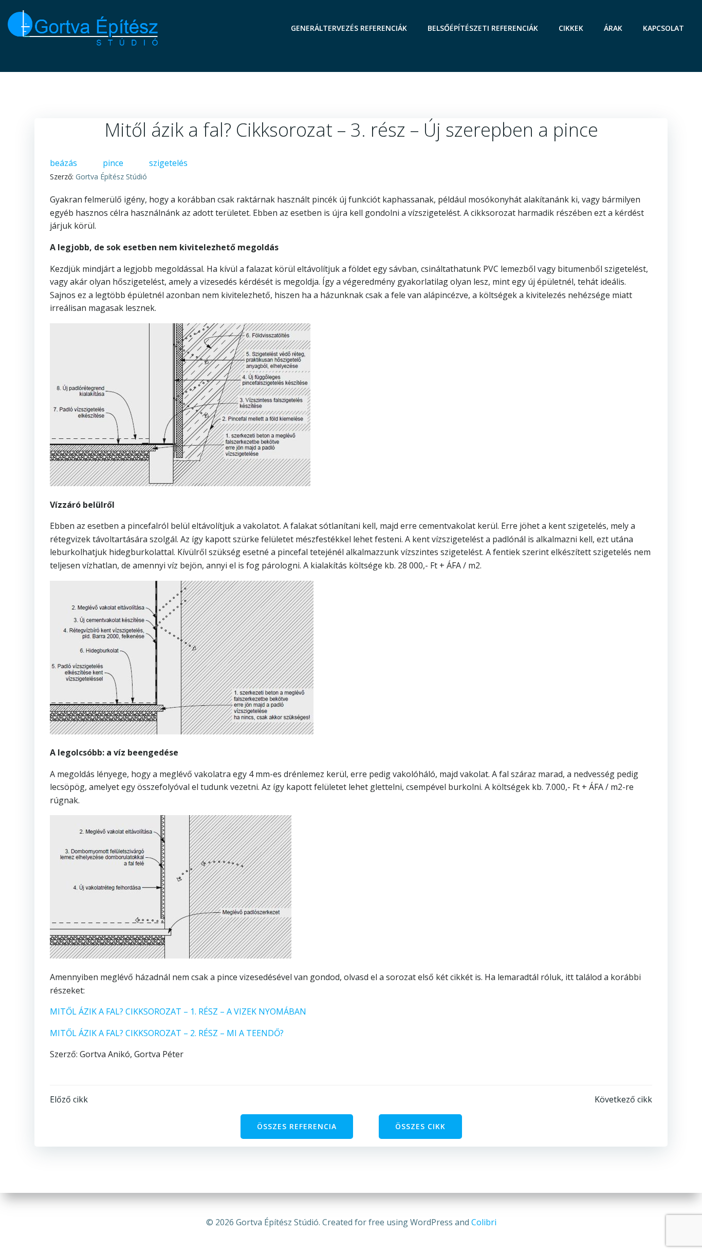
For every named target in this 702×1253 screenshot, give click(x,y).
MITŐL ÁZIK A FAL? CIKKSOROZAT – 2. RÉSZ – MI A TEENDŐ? (167, 1033)
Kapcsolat (663, 28)
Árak (613, 28)
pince (113, 163)
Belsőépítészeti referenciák (483, 28)
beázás (63, 163)
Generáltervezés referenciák (349, 28)
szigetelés (168, 163)
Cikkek (571, 28)
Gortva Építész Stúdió (111, 176)
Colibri (483, 1222)
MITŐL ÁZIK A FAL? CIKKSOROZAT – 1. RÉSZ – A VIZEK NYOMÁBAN (178, 1011)
